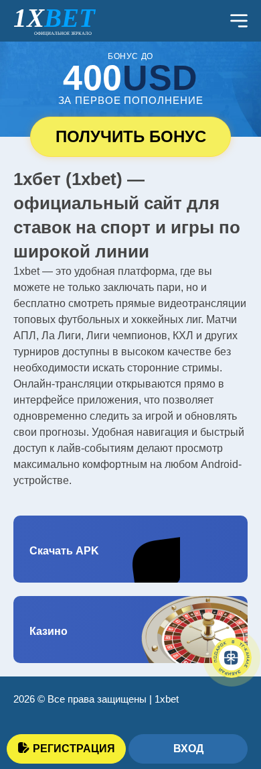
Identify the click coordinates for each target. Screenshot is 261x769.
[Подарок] (231, 658)
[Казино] (130, 629)
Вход (188, 748)
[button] (231, 699)
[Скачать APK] (130, 549)
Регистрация (74, 748)
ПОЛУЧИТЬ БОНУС (131, 136)
